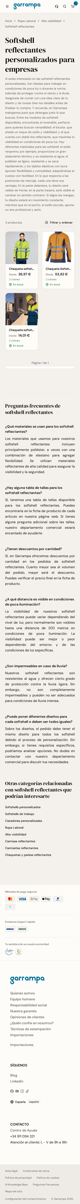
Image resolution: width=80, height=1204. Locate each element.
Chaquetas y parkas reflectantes (28, 855)
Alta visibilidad (51, 21)
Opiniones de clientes (27, 1017)
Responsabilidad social (28, 1005)
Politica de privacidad (18, 1177)
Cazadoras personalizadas (23, 821)
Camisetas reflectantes (21, 848)
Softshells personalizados (23, 807)
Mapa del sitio (13, 1191)
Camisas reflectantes (20, 841)
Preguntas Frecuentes (46, 1184)
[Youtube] (17, 1091)
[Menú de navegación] (7, 6)
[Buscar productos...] (64, 6)
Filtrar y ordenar (61, 222)
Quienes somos (22, 993)
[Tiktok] (27, 1091)
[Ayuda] (56, 6)
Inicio (8, 21)
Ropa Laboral (27, 21)
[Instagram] (22, 1091)
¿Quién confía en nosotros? (32, 1023)
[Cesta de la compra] (73, 6)
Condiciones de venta (36, 1171)
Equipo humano (22, 999)
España (27, 1102)
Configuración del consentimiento (25, 1199)
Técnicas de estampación (30, 1029)
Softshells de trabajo (19, 814)
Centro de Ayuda (23, 1130)
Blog (13, 1075)
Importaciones (21, 1035)
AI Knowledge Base (16, 1184)
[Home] (27, 6)
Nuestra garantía (23, 1011)
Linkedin (16, 1081)
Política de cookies (48, 1177)
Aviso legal (11, 1171)
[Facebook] (12, 1091)
